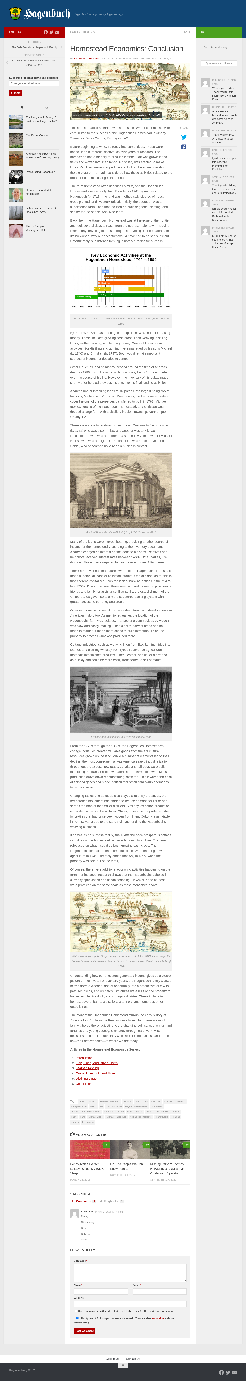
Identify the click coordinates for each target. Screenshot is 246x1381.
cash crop (156, 1101)
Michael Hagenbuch (116, 1117)
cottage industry (79, 1106)
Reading (176, 1117)
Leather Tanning (87, 1068)
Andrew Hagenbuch (88, 58)
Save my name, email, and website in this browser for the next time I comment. (126, 1311)
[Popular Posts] (21, 107)
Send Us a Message (216, 47)
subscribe (158, 1318)
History (89, 32)
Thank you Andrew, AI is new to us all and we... (223, 138)
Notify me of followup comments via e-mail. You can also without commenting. (124, 1320)
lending (176, 1111)
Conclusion (84, 1084)
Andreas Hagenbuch (110, 1101)
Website (79, 1297)
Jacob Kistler (163, 1111)
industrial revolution (114, 1111)
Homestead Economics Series (86, 1111)
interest (149, 1111)
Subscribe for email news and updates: (33, 77)
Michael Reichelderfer (140, 1117)
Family (75, 32)
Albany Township (88, 1101)
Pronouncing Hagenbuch (40, 171)
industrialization (135, 1111)
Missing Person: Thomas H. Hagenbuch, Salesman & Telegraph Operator (167, 1168)
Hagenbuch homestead (136, 1106)
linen (73, 1117)
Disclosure (113, 1358)
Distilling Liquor (87, 1078)
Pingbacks (113, 1201)
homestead (157, 1106)
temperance (88, 1122)
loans (82, 1117)
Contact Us (133, 1358)
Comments (85, 1201)
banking (127, 1101)
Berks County (141, 1101)
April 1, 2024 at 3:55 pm (110, 1211)
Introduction (84, 1058)
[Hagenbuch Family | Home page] (39, 13)
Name (78, 1285)
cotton (93, 1106)
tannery (75, 1122)
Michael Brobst (96, 1117)
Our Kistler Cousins (37, 135)
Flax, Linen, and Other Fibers (97, 1063)
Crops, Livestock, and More (95, 1073)
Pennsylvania (161, 1117)
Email (137, 1285)
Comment (80, 1260)
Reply (84, 1239)
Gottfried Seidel (114, 1106)
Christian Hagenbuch (174, 1101)
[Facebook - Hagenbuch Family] (46, 32)
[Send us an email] (57, 32)
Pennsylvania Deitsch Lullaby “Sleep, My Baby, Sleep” (87, 1168)
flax (101, 1106)
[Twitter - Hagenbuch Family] (51, 32)
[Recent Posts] (46, 107)
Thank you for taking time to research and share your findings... (224, 189)
